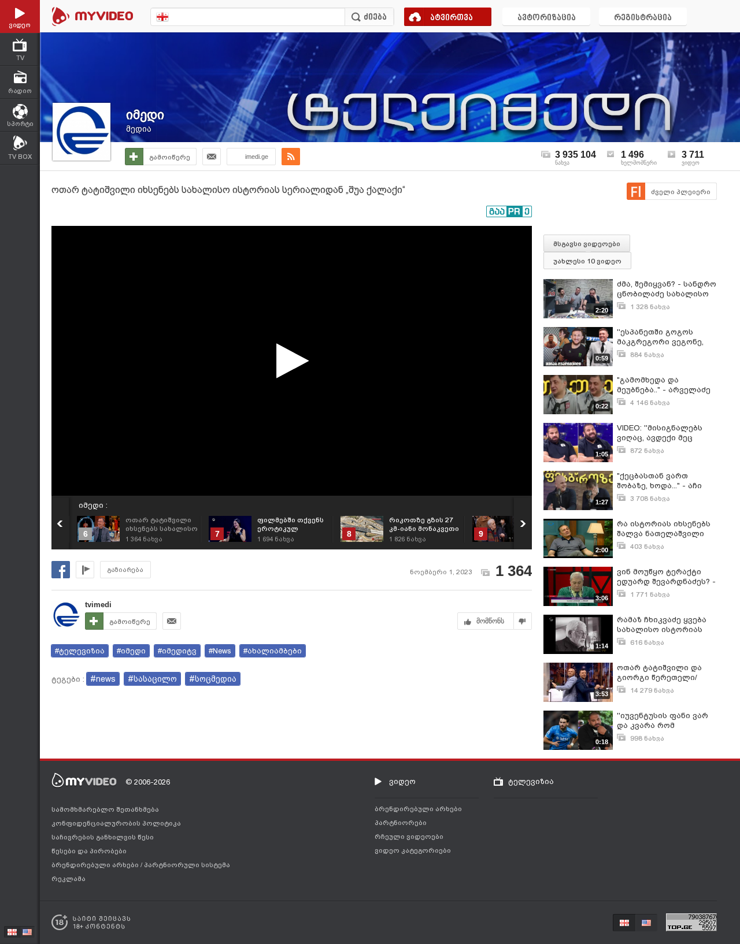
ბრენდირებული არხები (95, 865)
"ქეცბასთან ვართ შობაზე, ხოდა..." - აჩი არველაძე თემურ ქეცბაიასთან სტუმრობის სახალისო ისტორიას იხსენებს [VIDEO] (662, 480)
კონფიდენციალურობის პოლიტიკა (116, 823)
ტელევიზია (531, 781)
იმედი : (93, 505)
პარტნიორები (401, 822)
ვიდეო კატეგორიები (413, 850)
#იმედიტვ (177, 650)
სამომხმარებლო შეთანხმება (105, 809)
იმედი (145, 114)
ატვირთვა (451, 18)
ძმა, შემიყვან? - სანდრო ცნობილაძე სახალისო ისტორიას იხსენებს (666, 289)
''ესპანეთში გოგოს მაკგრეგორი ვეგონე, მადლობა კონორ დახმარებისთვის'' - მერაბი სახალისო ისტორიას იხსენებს (660, 337)
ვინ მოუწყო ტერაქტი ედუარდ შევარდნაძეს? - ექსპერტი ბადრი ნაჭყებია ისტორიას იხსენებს (666, 576)
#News (220, 650)
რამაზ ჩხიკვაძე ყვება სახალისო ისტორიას (661, 624)
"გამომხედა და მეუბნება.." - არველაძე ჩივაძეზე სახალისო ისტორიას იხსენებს (664, 385)
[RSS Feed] (291, 156)
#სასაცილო (152, 678)
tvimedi (98, 604)
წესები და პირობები (89, 851)
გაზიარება (125, 570)
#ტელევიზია (80, 650)
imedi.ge (256, 156)
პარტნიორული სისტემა (187, 865)
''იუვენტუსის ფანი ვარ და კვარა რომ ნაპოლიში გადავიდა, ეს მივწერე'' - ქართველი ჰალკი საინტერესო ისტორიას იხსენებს (666, 720)
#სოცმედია (212, 678)
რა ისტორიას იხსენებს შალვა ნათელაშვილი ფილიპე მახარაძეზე (664, 528)
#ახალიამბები (272, 650)
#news (103, 678)
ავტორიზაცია (546, 18)
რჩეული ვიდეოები (409, 836)
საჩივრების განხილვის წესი (102, 837)
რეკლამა (68, 879)
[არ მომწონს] (523, 621)
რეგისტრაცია (643, 18)
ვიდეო (402, 781)
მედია (138, 128)
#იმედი (131, 650)
